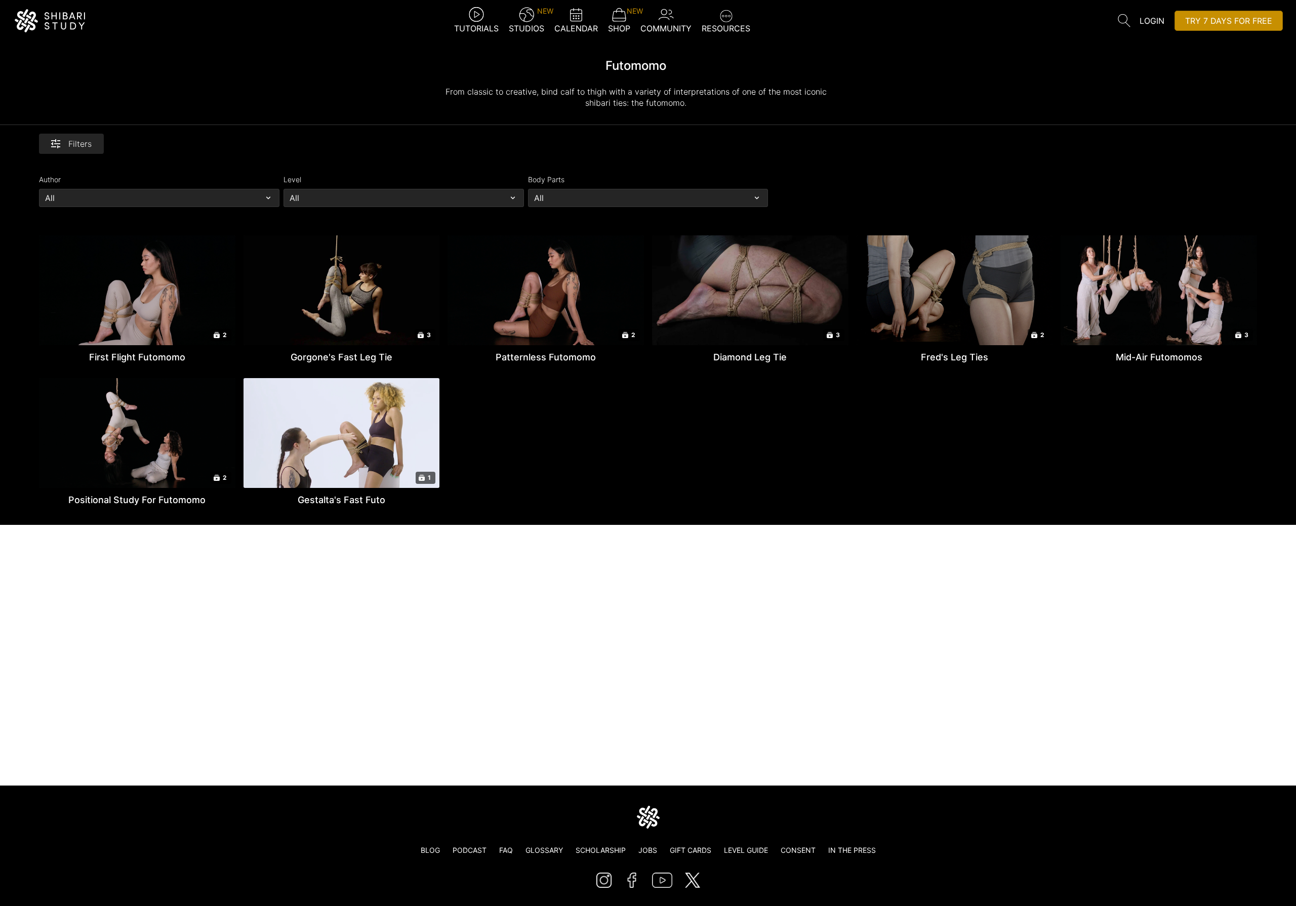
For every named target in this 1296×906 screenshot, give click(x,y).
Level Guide (746, 850)
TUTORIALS (476, 28)
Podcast (470, 850)
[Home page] (648, 817)
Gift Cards (690, 850)
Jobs (647, 850)
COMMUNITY (666, 28)
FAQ (506, 850)
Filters (80, 144)
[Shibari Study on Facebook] (631, 880)
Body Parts (546, 179)
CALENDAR (576, 28)
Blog (430, 850)
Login (1152, 21)
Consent (798, 850)
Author (50, 179)
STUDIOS (526, 20)
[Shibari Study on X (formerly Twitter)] (692, 880)
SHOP (619, 20)
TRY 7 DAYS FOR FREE (1228, 21)
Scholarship (601, 850)
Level (292, 179)
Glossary (544, 850)
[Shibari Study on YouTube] (662, 880)
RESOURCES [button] (726, 28)
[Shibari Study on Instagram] (604, 880)
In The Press (852, 850)
